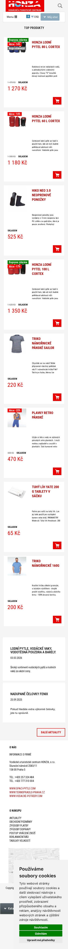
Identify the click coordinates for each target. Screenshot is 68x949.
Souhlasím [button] (41, 927)
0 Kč (33, 16)
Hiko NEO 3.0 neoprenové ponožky (41, 195)
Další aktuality (51, 732)
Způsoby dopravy (20, 829)
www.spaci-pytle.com (22, 788)
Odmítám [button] (41, 933)
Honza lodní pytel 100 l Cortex (41, 269)
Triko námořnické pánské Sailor (43, 343)
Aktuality (15, 818)
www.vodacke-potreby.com (25, 796)
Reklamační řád (19, 836)
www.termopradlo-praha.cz (27, 792)
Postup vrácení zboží (22, 833)
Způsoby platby (18, 825)
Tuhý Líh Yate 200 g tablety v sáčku (45, 491)
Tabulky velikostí (19, 840)
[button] (57, 101)
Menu (13, 17)
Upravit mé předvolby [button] (41, 940)
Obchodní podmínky (20, 821)
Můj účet (50, 18)
